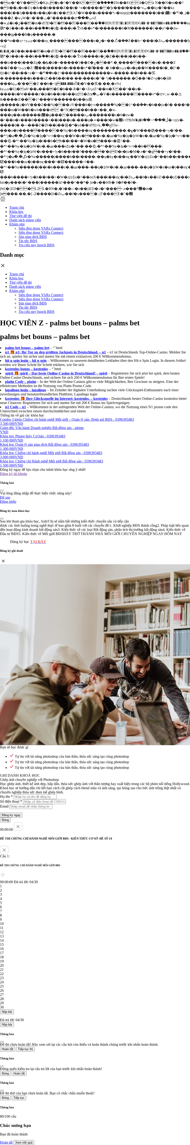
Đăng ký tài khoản (13, 474)
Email (4, 806)
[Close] (2, 490)
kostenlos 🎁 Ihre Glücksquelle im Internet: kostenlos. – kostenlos (56, 399)
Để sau (5, 497)
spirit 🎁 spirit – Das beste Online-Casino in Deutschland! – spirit (56, 373)
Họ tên (6, 797)
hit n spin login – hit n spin (26, 360)
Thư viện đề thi (20, 216)
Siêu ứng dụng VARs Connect (41, 228)
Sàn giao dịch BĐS (33, 237)
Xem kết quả (23, 1142)
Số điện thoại (11, 801)
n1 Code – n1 (15, 407)
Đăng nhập (8, 502)
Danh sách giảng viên (25, 220)
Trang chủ (16, 207)
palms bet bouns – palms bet (27, 348)
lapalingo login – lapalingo (25, 390)
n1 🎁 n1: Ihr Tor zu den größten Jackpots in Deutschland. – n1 (55, 352)
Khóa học (16, 212)
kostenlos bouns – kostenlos (26, 369)
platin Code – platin (20, 382)
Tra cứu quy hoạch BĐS (36, 245)
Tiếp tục (18, 1098)
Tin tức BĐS (28, 241)
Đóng (5, 820)
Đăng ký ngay (11, 815)
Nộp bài (7, 1012)
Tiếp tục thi (25, 1049)
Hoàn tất (7, 1049)
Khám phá (17, 224)
